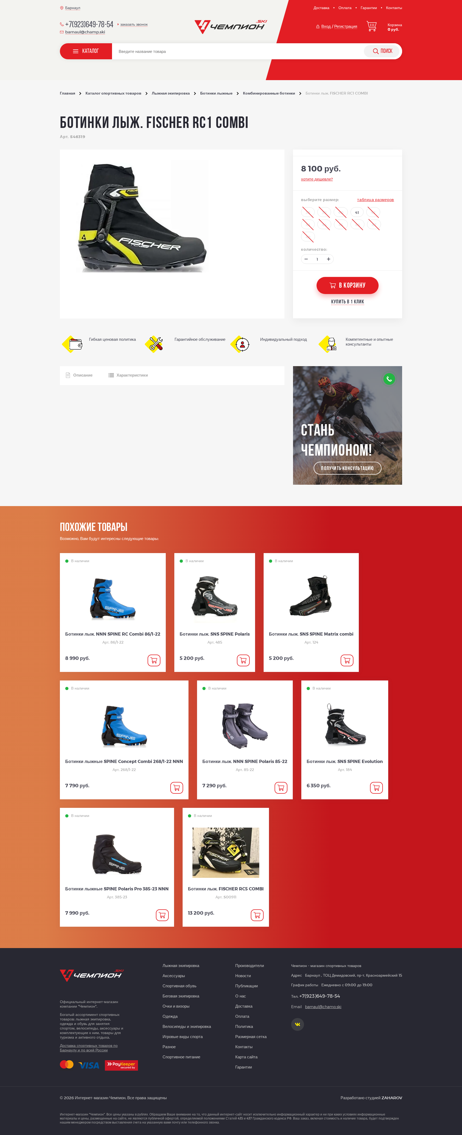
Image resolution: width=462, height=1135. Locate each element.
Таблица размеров (375, 199)
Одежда (170, 1016)
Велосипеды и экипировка (187, 1026)
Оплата (345, 7)
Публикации (246, 985)
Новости (243, 975)
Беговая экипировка (181, 995)
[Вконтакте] (297, 1024)
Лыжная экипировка (181, 965)
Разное (169, 1046)
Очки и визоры (176, 1006)
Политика (244, 1026)
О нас (240, 995)
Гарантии (369, 7)
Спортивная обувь (180, 985)
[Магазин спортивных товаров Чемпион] (231, 27)
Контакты (394, 7)
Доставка (321, 7)
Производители (249, 965)
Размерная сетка (251, 1036)
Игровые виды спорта (183, 1036)
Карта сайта (246, 1056)
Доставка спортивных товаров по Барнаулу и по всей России (89, 1047)
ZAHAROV (392, 1097)
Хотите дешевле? (317, 179)
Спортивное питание (181, 1056)
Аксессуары (174, 975)
